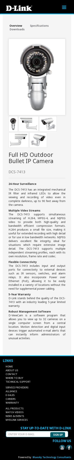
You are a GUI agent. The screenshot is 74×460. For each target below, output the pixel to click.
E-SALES (10, 395)
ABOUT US (12, 370)
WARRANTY (12, 402)
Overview (15, 25)
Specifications (39, 25)
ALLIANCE (11, 391)
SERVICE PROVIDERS (17, 387)
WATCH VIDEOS (15, 412)
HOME (9, 366)
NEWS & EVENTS (15, 416)
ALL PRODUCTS (15, 408)
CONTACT (11, 374)
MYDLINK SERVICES (17, 420)
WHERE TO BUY (14, 378)
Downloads (17, 29)
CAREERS (11, 399)
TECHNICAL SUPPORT (18, 381)
